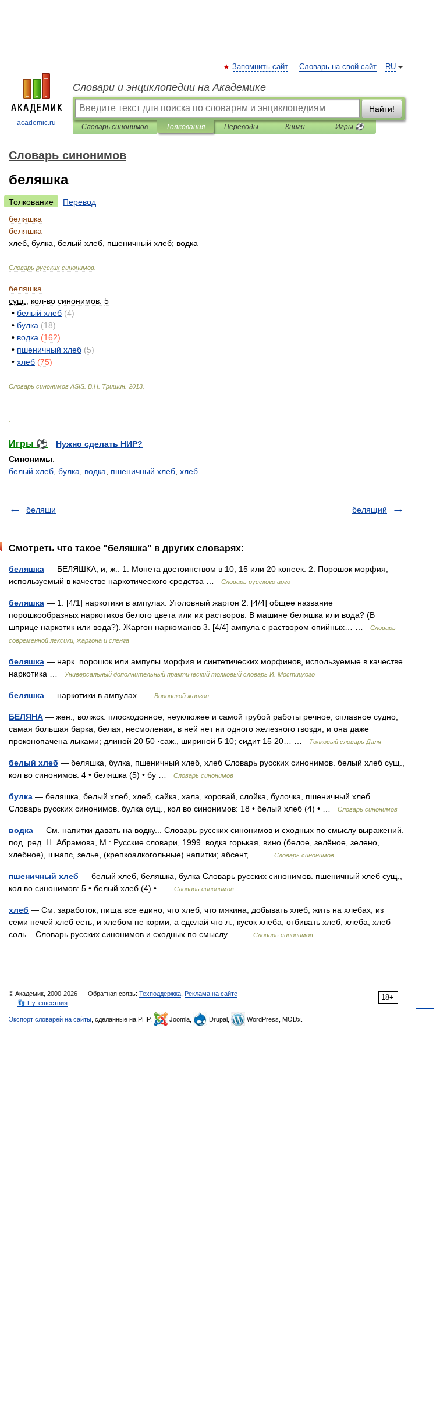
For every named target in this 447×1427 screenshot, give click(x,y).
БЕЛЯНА (26, 716)
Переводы (241, 127)
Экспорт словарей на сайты (50, 1019)
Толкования (185, 127)
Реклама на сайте (211, 993)
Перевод (79, 202)
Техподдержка (160, 993)
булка (69, 471)
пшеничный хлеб (143, 471)
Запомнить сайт (260, 67)
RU (390, 67)
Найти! (382, 108)
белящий (369, 509)
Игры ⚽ (349, 127)
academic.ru (36, 123)
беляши (41, 509)
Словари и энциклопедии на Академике (169, 87)
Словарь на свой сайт (338, 67)
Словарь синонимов (114, 127)
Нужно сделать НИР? (99, 444)
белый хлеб (31, 471)
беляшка (26, 569)
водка (95, 471)
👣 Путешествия (42, 1002)
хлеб (189, 471)
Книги (295, 127)
